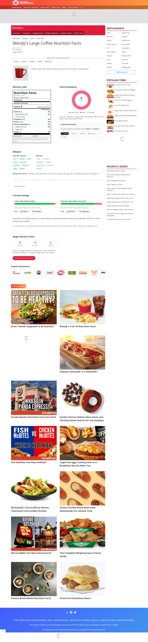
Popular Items (66, 33)
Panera (124, 52)
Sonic (108, 59)
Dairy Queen (126, 40)
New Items (45, 7)
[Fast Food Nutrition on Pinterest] (71, 612)
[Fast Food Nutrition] (23, 2)
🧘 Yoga (64, 137)
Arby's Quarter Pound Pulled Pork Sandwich (121, 194)
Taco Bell (125, 63)
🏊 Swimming (91, 133)
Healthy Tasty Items (107, 620)
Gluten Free (55, 7)
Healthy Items (38, 33)
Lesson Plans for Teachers (80, 620)
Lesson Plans (73, 7)
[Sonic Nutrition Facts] (50, 273)
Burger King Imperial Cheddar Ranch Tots (120, 202)
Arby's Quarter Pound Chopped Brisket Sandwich (119, 189)
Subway (109, 63)
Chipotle (124, 37)
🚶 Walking (65, 133)
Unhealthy (38, 211)
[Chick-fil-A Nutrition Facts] (16, 273)
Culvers (109, 40)
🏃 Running (74, 133)
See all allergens (19, 186)
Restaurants (16, 7)
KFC (108, 48)
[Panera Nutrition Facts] (72, 273)
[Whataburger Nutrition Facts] (94, 273)
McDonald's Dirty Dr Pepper (116, 171)
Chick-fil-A (110, 37)
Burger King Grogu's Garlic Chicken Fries (120, 198)
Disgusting (86, 211)
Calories (24, 61)
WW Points (48, 61)
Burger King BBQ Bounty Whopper (118, 206)
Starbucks (125, 59)
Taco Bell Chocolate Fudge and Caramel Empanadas (120, 214)
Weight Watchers (52, 33)
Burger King (125, 33)
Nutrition (16, 33)
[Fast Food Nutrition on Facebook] (67, 612)
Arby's (109, 33)
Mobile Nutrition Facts (125, 620)
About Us (95, 620)
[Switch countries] (81, 7)
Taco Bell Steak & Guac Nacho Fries (118, 219)
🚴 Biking (82, 133)
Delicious (72, 211)
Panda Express (111, 52)
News (64, 7)
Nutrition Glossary (61, 620)
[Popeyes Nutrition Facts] (83, 273)
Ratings (40, 61)
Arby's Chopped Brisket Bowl (116, 181)
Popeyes (109, 56)
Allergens (32, 61)
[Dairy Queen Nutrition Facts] (61, 273)
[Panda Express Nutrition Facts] (38, 273)
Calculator (26, 33)
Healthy (25, 211)
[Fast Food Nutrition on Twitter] (75, 612)
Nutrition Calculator (31, 7)
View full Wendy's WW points (24, 258)
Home (16, 620)
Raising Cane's (126, 56)
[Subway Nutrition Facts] (27, 273)
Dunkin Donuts (111, 44)
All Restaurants (122, 72)
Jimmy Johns (126, 44)
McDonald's (126, 48)
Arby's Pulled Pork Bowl (114, 184)
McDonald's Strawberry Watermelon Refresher (118, 176)
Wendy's (109, 67)
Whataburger (126, 67)
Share (17, 49)
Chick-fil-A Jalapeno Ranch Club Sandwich (120, 210)
